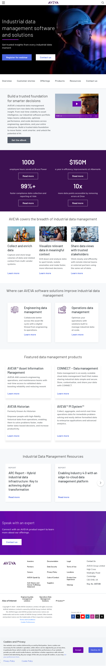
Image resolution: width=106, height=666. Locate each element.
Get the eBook (19, 140)
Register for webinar (17, 57)
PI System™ (60, 601)
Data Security (52, 567)
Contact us (45, 57)
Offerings (45, 80)
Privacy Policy (9, 661)
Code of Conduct (53, 578)
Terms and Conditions (27, 620)
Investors (30, 561)
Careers (30, 572)
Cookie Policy (27, 661)
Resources (75, 80)
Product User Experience (71, 578)
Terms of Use (71, 567)
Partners (30, 567)
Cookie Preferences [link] (28, 622)
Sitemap (70, 585)
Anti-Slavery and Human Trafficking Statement (33, 585)
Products (60, 80)
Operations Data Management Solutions (45, 599)
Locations (70, 572)
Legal (69, 561)
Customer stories (26, 80)
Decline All (95, 650)
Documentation (52, 561)
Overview (7, 80)
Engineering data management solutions (27, 599)
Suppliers (50, 583)
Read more (28, 176)
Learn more (13, 273)
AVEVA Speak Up (33, 578)
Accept (78, 650)
